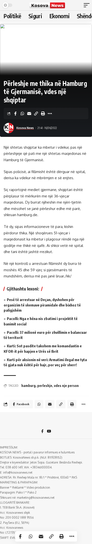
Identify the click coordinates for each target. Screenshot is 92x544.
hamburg (28, 386)
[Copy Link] (36, 113)
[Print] (42, 113)
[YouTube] (49, 431)
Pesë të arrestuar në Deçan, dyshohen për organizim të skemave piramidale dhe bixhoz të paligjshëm (42, 305)
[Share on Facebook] (15, 113)
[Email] (29, 113)
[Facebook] (42, 431)
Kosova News (25, 128)
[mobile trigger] (88, 5)
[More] (49, 113)
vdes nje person (66, 386)
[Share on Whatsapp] (22, 113)
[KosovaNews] (47, 5)
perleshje (44, 386)
